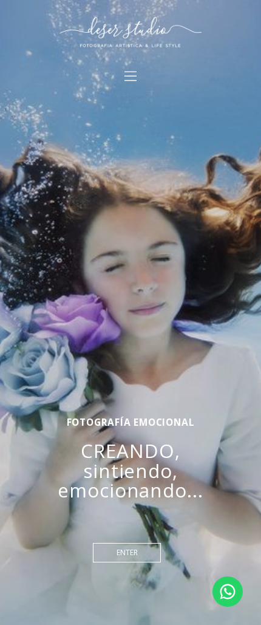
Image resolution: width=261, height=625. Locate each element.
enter (127, 552)
